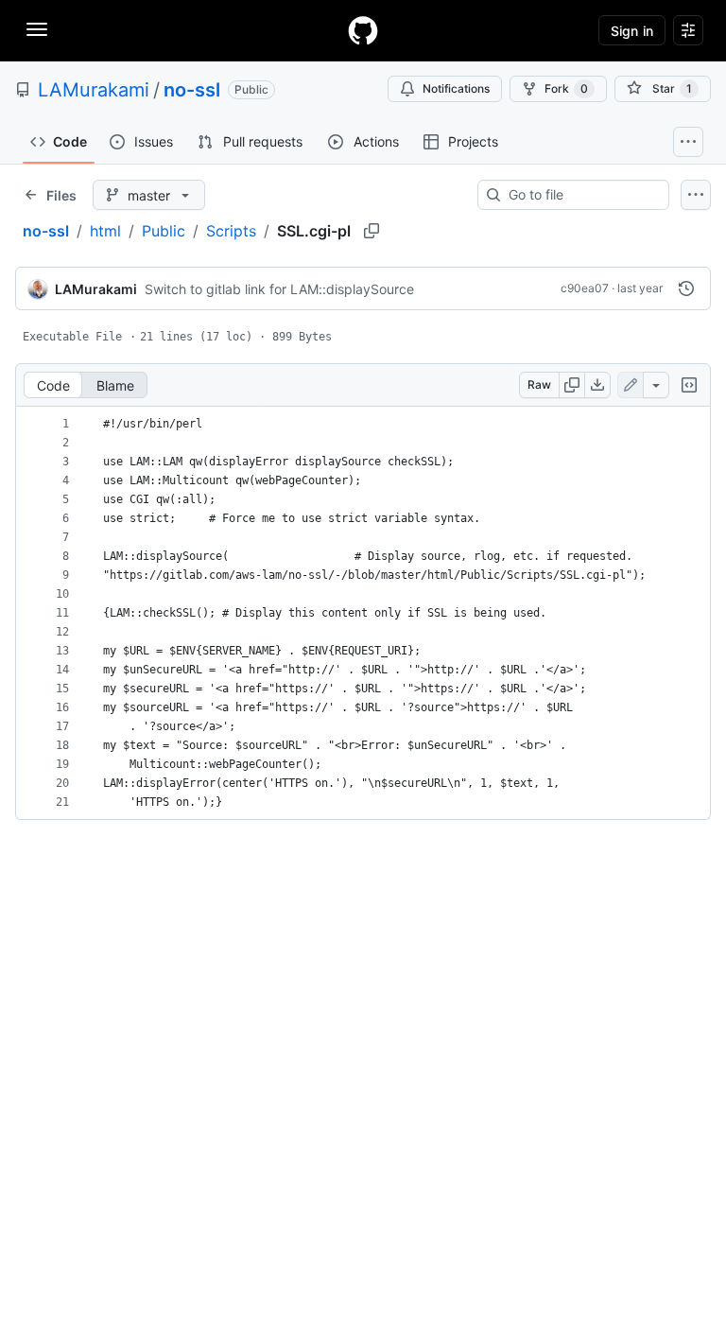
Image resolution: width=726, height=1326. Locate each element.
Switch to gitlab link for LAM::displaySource (279, 289)
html (105, 230)
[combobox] (581, 195)
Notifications (456, 88)
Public (163, 230)
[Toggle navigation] (37, 29)
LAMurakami (93, 90)
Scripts (231, 230)
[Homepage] (363, 30)
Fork (566, 88)
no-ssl (192, 90)
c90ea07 (585, 288)
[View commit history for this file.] (686, 288)
